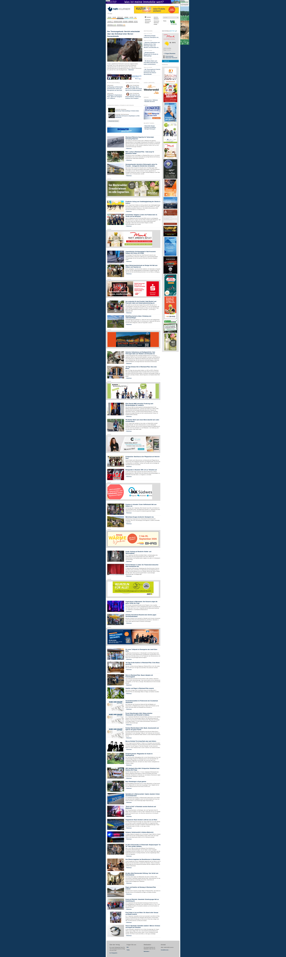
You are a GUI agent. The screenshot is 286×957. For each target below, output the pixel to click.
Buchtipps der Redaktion (150, 127)
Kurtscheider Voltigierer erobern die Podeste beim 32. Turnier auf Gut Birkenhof (141, 215)
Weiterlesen (131, 69)
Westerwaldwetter (169, 56)
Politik (114, 17)
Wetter (135, 21)
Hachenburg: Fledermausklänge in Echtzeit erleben (127, 111)
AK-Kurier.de (147, 19)
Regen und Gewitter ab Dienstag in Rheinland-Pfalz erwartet (140, 888)
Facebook (149, 17)
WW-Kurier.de (148, 21)
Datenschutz (156, 21)
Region (109, 17)
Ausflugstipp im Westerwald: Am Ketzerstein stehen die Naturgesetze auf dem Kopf (115, 88)
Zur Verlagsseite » (113, 953)
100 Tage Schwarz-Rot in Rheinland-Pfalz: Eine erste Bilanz (141, 367)
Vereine (126, 17)
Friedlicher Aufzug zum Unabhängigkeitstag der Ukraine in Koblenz (142, 202)
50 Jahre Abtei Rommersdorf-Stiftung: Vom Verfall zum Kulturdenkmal (141, 874)
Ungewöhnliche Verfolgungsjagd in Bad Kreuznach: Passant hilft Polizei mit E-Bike (140, 252)
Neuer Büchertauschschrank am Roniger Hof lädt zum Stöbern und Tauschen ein (141, 266)
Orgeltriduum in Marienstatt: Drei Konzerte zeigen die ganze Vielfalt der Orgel (141, 602)
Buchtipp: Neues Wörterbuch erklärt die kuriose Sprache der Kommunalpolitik (133, 88)
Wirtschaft (120, 17)
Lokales (109, 21)
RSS (128, 947)
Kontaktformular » (165, 950)
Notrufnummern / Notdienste (151, 100)
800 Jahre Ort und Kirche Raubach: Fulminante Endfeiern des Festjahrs (133, 96)
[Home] (108, 13)
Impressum (156, 22)
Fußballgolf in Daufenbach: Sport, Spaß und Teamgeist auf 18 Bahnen (114, 96)
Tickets (164, 21)
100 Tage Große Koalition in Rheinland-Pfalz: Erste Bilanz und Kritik (142, 663)
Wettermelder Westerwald (171, 57)
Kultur (131, 17)
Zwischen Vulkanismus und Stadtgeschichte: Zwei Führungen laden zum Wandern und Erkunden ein (140, 353)
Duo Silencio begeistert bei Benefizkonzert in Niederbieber (142, 859)
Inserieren (156, 17)
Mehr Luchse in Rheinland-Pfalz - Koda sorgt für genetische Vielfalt (139, 152)
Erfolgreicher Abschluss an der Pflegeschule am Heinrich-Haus (142, 457)
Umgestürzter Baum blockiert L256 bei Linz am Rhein (141, 820)
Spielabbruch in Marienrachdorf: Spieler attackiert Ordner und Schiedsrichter (142, 795)
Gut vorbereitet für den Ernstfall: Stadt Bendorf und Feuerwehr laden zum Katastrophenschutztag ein (140, 302)
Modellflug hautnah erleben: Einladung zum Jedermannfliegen (138, 317)
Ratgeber (125, 21)
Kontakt (155, 24)
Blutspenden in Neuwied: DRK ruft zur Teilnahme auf (141, 470)
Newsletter (147, 22)
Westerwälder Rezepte (150, 126)
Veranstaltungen (118, 21)
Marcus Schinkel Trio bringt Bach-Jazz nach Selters (140, 741)
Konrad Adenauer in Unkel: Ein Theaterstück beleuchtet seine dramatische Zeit (141, 565)
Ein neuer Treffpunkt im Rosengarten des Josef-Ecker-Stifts (141, 650)
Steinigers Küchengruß (150, 129)
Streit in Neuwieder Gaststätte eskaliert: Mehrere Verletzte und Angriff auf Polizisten (142, 926)
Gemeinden (130, 21)
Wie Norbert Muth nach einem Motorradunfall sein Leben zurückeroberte (151, 62)
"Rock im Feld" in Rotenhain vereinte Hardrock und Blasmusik (140, 807)
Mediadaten (156, 18)
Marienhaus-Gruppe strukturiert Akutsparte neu (139, 517)
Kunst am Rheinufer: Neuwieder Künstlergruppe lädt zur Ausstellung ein (142, 900)
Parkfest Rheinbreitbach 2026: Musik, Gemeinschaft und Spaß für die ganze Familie (142, 728)
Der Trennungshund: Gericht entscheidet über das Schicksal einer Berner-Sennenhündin (123, 33)
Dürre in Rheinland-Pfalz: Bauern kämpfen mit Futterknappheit (139, 676)
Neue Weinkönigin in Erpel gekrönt (135, 781)
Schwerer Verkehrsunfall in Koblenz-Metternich (139, 832)
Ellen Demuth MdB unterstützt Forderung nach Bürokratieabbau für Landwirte (139, 404)
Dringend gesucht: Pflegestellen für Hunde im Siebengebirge (151, 54)
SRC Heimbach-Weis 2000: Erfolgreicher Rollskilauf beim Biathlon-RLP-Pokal (142, 769)
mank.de (166, 61)
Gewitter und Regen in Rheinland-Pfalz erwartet (139, 688)
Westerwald (111, 24)
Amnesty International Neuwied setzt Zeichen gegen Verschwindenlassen (140, 615)
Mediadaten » (147, 951)
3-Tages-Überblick (170, 53)
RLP (135, 17)
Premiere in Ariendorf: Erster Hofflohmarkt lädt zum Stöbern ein (140, 505)
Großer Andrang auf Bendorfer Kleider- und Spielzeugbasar (138, 552)
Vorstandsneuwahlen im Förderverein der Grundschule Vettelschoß (141, 701)
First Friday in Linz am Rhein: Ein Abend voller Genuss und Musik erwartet (141, 913)
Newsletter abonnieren (150, 101)
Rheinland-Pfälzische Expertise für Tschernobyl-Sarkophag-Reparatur (139, 138)
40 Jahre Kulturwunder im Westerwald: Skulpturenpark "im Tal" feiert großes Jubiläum (143, 845)
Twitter (128, 950)
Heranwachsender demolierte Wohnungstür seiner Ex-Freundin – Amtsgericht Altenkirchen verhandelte (141, 165)
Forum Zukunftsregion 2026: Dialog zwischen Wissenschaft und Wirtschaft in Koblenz (138, 714)
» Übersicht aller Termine (113, 121)
